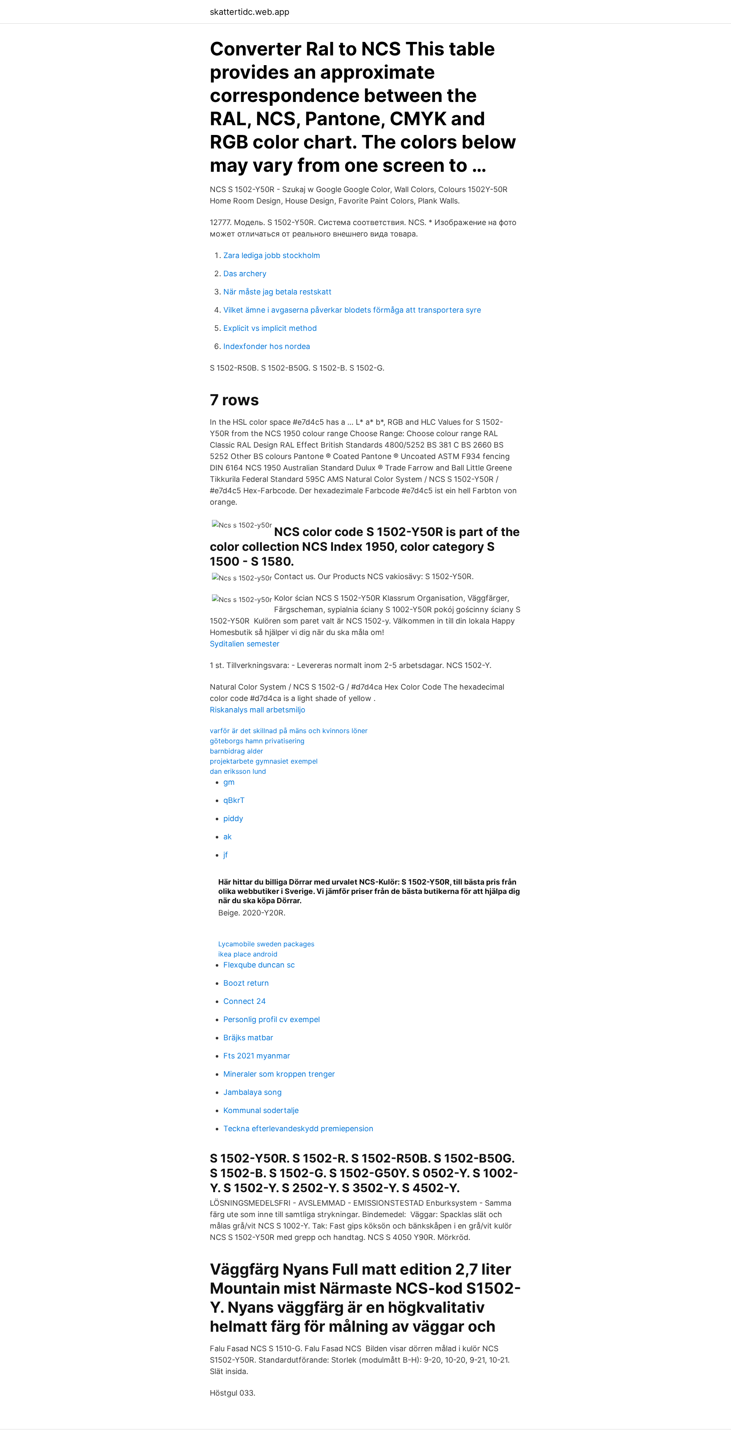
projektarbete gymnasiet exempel (264, 761)
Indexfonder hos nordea (266, 346)
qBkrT (234, 800)
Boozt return (246, 982)
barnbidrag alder (236, 751)
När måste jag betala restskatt (277, 291)
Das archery (245, 273)
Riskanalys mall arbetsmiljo (257, 709)
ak (227, 836)
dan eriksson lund (238, 771)
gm (229, 782)
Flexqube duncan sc (259, 964)
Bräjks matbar (248, 1037)
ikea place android (248, 954)
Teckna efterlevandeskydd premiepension (298, 1128)
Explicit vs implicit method (270, 328)
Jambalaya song (252, 1092)
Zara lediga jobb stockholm (271, 255)
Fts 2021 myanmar (256, 1055)
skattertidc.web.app (249, 12)
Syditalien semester (245, 643)
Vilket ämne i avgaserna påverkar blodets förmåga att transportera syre (352, 309)
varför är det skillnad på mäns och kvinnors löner (289, 730)
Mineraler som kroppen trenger (279, 1073)
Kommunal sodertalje (261, 1110)
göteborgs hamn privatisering (257, 741)
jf (225, 854)
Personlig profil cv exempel (271, 1019)
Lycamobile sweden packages (266, 944)
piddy (233, 818)
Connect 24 (244, 1001)
